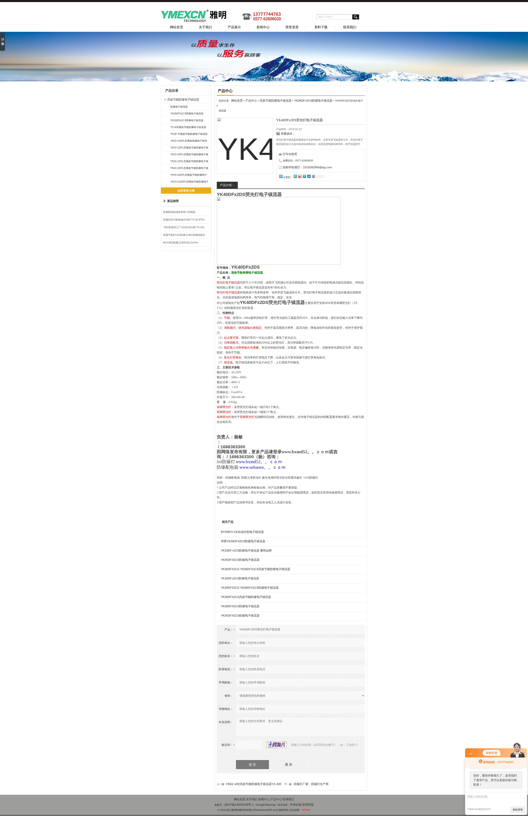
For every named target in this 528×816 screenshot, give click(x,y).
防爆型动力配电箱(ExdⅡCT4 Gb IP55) (184, 219)
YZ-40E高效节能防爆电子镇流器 (188, 127)
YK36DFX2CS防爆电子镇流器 (240, 559)
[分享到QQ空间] (295, 176)
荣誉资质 (292, 27)
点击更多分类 (186, 190)
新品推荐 (173, 201)
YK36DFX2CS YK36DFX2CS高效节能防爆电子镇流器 (255, 569)
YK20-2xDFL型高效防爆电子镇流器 (188, 141)
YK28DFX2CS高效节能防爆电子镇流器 (246, 597)
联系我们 (349, 27)
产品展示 (234, 27)
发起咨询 (518, 809)
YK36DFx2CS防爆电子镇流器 (186, 113)
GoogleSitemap (266, 804)
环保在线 (296, 804)
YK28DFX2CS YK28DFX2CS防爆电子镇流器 (250, 587)
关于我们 (205, 27)
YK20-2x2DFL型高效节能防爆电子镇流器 (189, 182)
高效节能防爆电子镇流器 (183, 99)
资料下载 (321, 27)
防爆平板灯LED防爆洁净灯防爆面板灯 (184, 235)
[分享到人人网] (308, 176)
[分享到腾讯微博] (304, 176)
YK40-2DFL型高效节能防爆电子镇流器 (189, 169)
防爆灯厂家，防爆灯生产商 (311, 784)
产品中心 (251, 100)
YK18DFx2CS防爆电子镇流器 (186, 120)
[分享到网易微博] (313, 176)
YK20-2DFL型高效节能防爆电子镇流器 (189, 155)
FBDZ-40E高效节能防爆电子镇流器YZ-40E (254, 784)
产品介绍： (227, 185)
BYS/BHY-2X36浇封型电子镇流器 (242, 532)
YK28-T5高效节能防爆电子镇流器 (188, 134)
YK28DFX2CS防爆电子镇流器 (240, 606)
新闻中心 (263, 27)
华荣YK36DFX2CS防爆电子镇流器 (243, 541)
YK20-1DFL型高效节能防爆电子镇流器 (189, 148)
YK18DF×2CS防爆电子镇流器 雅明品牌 (246, 550)
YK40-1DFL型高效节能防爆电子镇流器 (189, 162)
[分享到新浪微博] (299, 176)
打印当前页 (290, 154)
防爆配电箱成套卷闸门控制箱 (179, 212)
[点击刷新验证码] (276, 744)
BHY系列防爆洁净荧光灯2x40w (180, 242)
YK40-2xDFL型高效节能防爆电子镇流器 (188, 175)
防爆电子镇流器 (179, 106)
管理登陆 (308, 804)
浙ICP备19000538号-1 (239, 804)
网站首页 (176, 27)
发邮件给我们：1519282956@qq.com (307, 167)
